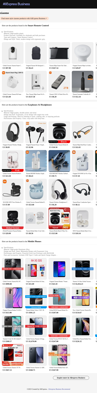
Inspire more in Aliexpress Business (71, 378)
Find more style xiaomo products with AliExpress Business (23, 18)
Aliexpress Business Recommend (59, 389)
